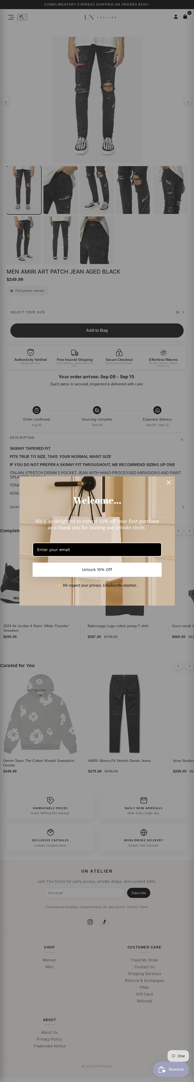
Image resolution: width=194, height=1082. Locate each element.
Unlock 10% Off (97, 569)
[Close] (169, 482)
